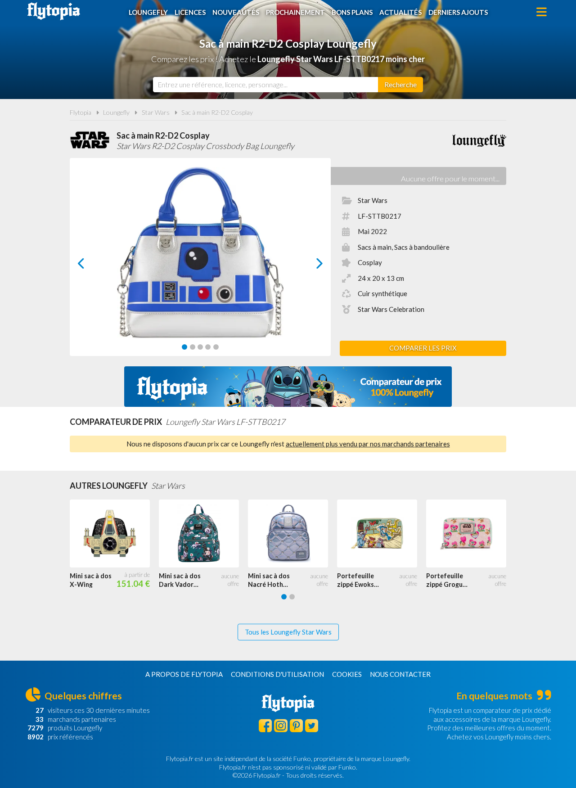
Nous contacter (400, 674)
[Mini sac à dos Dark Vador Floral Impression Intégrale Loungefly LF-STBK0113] (203, 534)
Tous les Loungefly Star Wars (288, 632)
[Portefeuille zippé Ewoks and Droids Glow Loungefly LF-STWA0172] (381, 534)
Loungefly (148, 12)
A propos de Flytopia (184, 674)
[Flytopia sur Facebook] (265, 725)
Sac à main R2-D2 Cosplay (217, 112)
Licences (190, 12)
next (309, 265)
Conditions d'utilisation (277, 674)
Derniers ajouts (458, 12)
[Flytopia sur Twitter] (311, 725)
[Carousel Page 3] (200, 347)
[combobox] (265, 84)
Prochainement (295, 12)
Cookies (347, 674)
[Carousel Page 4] (208, 347)
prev (91, 265)
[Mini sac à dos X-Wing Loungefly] (114, 534)
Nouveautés (235, 12)
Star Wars (156, 112)
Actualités (400, 12)
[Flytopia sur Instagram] (280, 725)
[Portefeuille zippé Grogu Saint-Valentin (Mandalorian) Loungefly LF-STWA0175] (470, 534)
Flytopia (53, 11)
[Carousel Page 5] (216, 347)
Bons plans (352, 12)
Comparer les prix (423, 348)
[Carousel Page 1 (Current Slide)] (184, 347)
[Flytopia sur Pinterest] (296, 725)
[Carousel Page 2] (192, 347)
